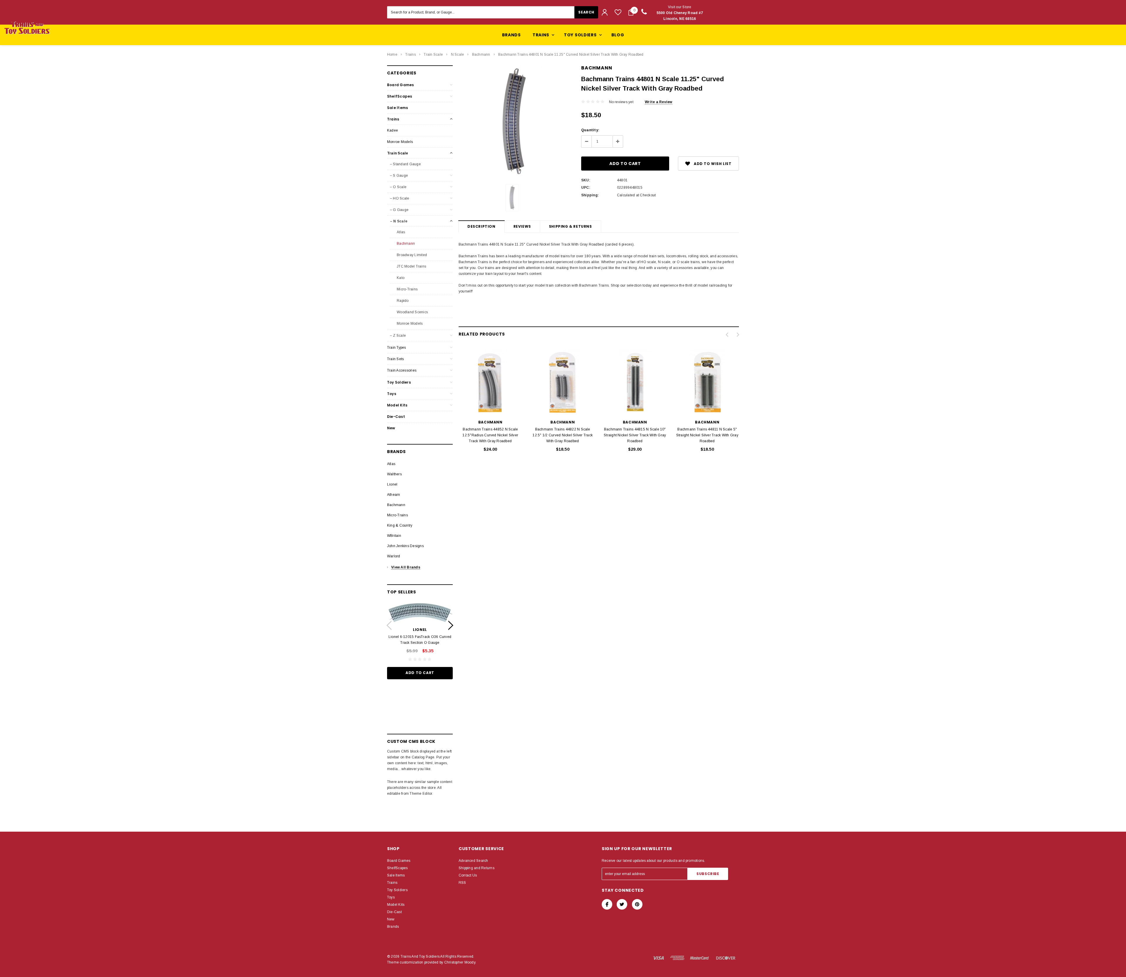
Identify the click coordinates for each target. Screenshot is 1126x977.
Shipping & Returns (570, 226)
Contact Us (468, 875)
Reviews (522, 226)
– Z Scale (398, 335)
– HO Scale (399, 198)
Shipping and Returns (476, 868)
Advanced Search (473, 861)
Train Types (396, 347)
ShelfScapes (399, 96)
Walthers (394, 474)
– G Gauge (399, 210)
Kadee (392, 130)
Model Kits (397, 405)
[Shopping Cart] (630, 12)
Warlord (393, 556)
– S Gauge (399, 175)
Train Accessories (401, 370)
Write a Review (658, 102)
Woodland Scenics (412, 312)
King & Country (399, 525)
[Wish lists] (618, 12)
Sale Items (397, 107)
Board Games (400, 84)
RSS (462, 883)
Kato (400, 278)
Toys (391, 393)
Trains (410, 54)
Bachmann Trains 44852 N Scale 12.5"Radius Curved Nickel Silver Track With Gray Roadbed (490, 435)
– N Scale (398, 221)
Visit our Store (680, 13)
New (391, 427)
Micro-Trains (407, 289)
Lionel (392, 484)
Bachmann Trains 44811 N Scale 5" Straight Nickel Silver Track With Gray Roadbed (707, 435)
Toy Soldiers (399, 382)
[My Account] (605, 12)
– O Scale (398, 187)
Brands (511, 35)
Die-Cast (396, 416)
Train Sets (395, 359)
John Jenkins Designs (405, 546)
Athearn (393, 495)
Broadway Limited (411, 255)
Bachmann (481, 54)
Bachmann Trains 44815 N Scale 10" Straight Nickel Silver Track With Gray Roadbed (635, 435)
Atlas (400, 232)
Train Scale (433, 54)
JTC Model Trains (411, 266)
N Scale (457, 54)
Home (392, 54)
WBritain (394, 536)
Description (481, 226)
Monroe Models (400, 142)
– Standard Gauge (405, 164)
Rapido (402, 301)
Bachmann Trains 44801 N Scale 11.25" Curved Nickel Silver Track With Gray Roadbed (570, 54)
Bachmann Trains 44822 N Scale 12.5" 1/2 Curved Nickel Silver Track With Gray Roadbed (563, 435)
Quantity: (590, 130)
